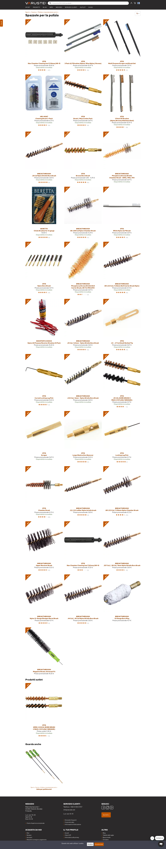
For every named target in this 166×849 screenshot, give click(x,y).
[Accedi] (131, 3)
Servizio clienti (71, 7)
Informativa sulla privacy (72, 837)
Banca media (106, 837)
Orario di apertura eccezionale (35, 823)
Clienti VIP (68, 835)
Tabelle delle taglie (108, 835)
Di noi (90, 7)
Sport (27, 7)
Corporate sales (69, 822)
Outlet (83, 7)
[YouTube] (111, 808)
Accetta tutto (99, 844)
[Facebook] (103, 808)
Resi (28, 833)
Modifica (90, 844)
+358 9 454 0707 (76, 807)
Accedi (67, 833)
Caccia (34, 12)
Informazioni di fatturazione (73, 824)
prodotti (36, 7)
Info (51, 7)
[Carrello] (135, 3)
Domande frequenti (70, 820)
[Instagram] (107, 808)
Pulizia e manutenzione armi (48, 12)
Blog (104, 833)
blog (45, 7)
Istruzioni (29, 837)
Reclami (29, 835)
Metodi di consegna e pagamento (36, 839)
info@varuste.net (69, 810)
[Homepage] (35, 3)
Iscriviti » (106, 815)
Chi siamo (106, 839)
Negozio (59, 7)
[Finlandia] (139, 3)
